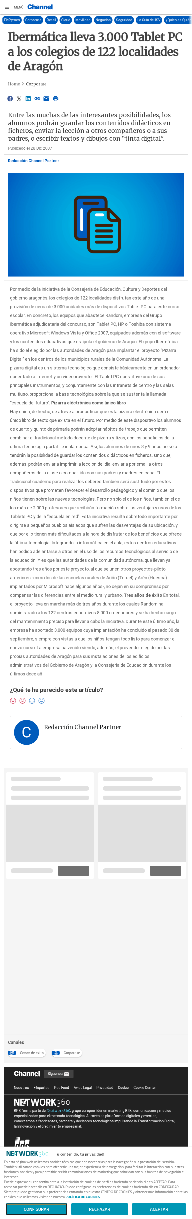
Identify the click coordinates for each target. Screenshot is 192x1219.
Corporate (27, 20)
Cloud (59, 20)
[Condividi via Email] (46, 98)
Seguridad (118, 20)
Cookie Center (145, 1088)
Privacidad (104, 1088)
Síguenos (56, 1074)
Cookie (123, 1088)
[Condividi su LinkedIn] (28, 98)
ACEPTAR (159, 1209)
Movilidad (76, 20)
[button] (14, 7)
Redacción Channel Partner (33, 160)
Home (14, 83)
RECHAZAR (99, 1209)
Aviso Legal (83, 1088)
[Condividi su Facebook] (10, 98)
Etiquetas (42, 1088)
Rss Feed (61, 1088)
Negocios (96, 20)
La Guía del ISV (142, 20)
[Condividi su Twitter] (19, 98)
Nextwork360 (58, 1110)
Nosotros (21, 1088)
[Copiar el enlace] (37, 98)
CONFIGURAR (36, 1209)
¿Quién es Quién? (173, 20)
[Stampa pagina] (56, 98)
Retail (45, 20)
